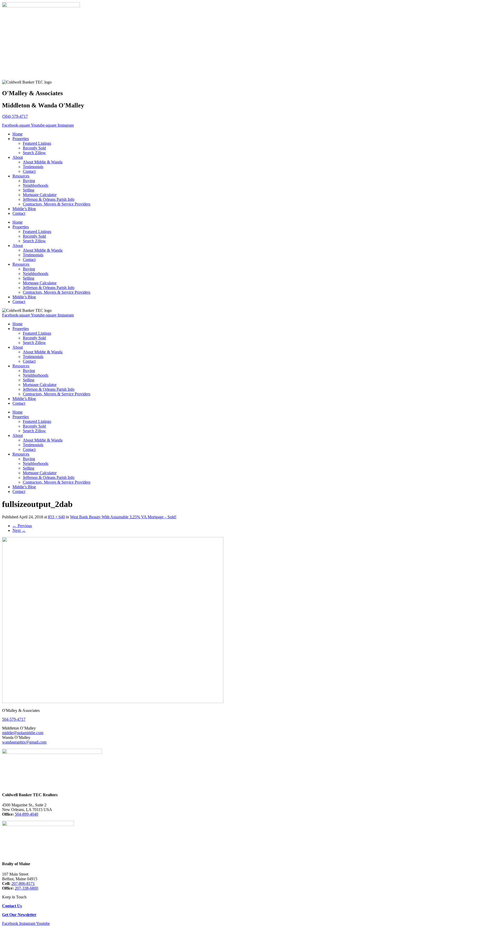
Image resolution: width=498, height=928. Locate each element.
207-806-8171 (23, 883)
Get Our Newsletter (19, 914)
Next (19, 530)
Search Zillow (34, 152)
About (17, 157)
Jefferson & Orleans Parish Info (48, 199)
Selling (28, 190)
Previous (22, 526)
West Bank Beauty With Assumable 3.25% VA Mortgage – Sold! (123, 517)
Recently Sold (34, 148)
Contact (29, 171)
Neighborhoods (35, 185)
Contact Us (12, 906)
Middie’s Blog (24, 209)
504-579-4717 (13, 719)
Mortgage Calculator (40, 195)
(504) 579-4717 (15, 116)
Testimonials (33, 166)
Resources (20, 176)
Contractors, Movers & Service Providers (56, 204)
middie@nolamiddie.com (22, 733)
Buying (29, 180)
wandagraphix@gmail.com (24, 742)
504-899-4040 (26, 814)
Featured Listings (37, 143)
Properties (20, 138)
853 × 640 (56, 517)
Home (17, 134)
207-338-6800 (26, 888)
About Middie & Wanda (43, 162)
